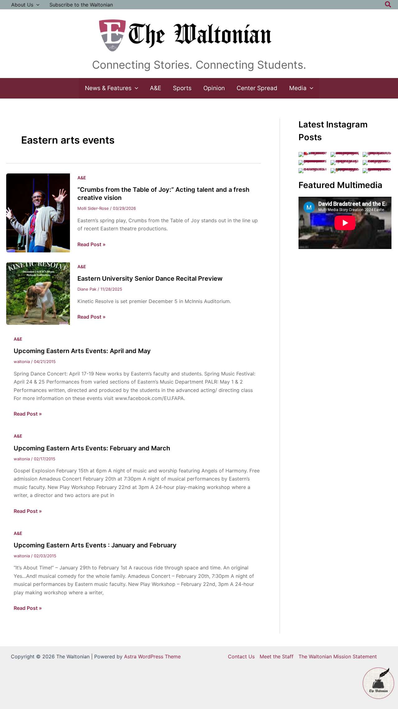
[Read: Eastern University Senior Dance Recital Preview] (38, 293)
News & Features (108, 88)
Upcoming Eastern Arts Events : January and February (95, 545)
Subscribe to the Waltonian (81, 5)
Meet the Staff (277, 656)
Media (298, 88)
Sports (182, 88)
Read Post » (91, 244)
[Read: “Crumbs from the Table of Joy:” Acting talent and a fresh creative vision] (38, 212)
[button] (36, 4)
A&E (155, 88)
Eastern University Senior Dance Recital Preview (150, 278)
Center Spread (257, 88)
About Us (22, 5)
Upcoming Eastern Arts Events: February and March (92, 448)
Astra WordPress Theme (152, 656)
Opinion (214, 88)
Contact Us (241, 656)
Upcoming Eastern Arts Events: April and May (82, 351)
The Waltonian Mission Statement (337, 656)
